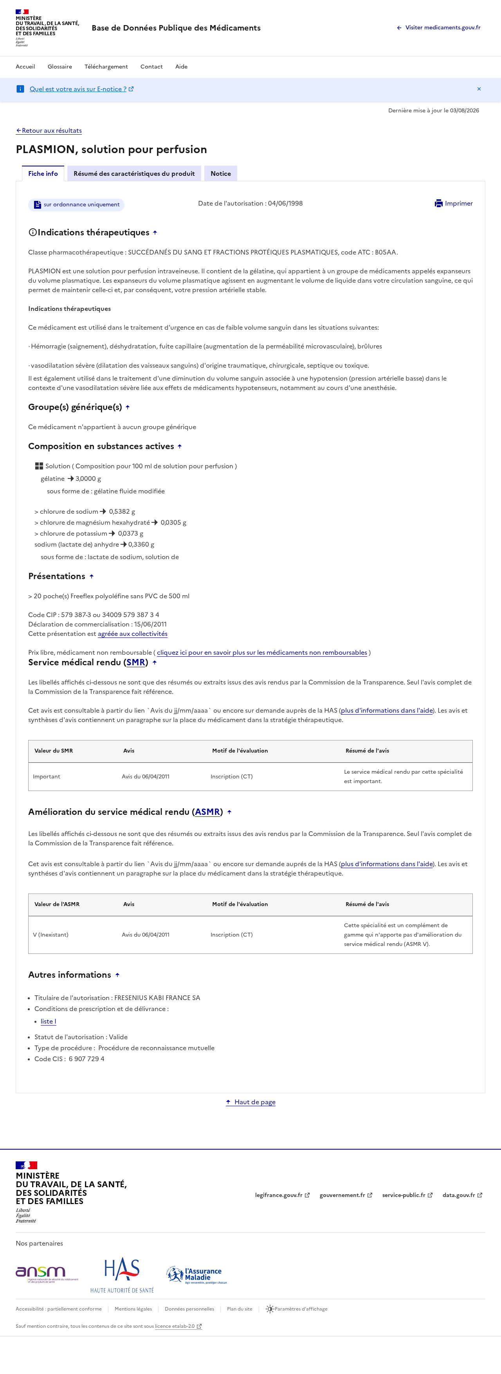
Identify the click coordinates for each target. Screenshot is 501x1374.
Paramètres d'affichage (301, 1309)
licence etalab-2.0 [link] (175, 1326)
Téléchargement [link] (106, 67)
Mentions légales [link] (133, 1309)
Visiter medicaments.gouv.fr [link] (443, 27)
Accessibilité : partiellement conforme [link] (59, 1309)
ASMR (207, 812)
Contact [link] (152, 67)
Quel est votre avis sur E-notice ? (78, 89)
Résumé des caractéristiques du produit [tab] (134, 173)
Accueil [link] (25, 67)
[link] (176, 27)
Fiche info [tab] (43, 173)
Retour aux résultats (52, 130)
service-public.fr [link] (403, 1195)
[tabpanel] (250, 636)
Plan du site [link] (239, 1309)
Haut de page (255, 1102)
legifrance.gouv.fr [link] (279, 1195)
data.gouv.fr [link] (459, 1195)
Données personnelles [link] (189, 1309)
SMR (135, 662)
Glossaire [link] (60, 67)
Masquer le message (479, 89)
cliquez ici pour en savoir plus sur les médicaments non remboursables (262, 652)
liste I (48, 1021)
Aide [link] (181, 67)
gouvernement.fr (342, 1195)
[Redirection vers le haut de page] (157, 232)
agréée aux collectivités (133, 633)
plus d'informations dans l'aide (387, 710)
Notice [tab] (221, 173)
